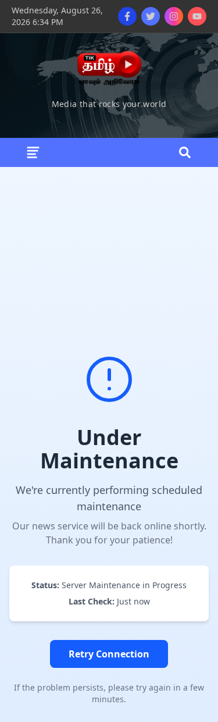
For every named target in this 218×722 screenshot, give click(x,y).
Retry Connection (109, 654)
